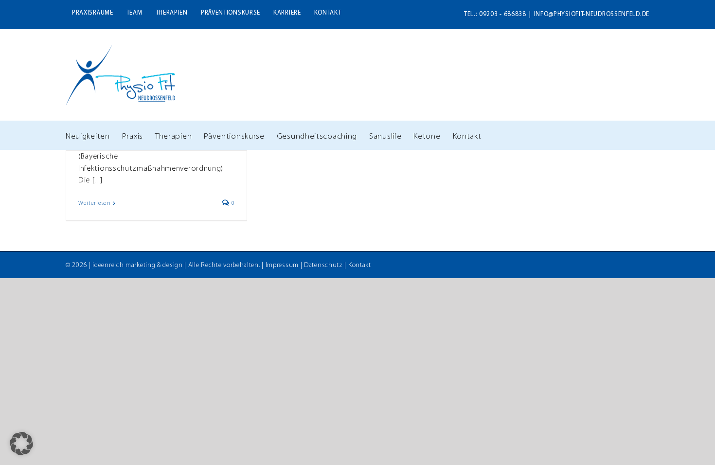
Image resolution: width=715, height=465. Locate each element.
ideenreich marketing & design (137, 265)
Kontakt (359, 265)
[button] (21, 443)
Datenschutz (323, 265)
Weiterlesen (94, 203)
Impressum (282, 265)
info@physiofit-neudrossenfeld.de (591, 14)
